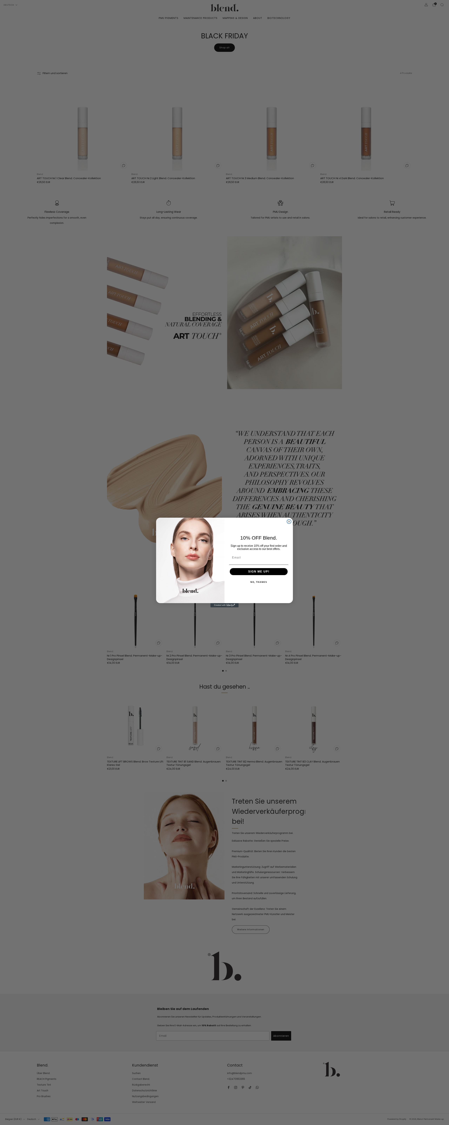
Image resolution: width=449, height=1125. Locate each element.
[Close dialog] (289, 521)
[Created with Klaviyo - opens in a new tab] (224, 605)
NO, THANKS (258, 582)
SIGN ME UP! (258, 571)
